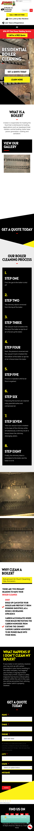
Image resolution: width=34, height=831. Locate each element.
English (20, 1)
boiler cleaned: (9, 594)
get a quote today (17, 229)
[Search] (31, 10)
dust (7, 600)
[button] (17, 27)
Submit (6, 787)
